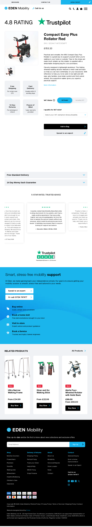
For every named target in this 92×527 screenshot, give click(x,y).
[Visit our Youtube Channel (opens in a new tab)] (72, 482)
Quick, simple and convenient (23, 310)
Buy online (17, 306)
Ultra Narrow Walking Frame (15, 391)
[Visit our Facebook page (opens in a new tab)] (76, 482)
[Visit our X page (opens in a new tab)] (79, 482)
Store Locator (52, 466)
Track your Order (33, 463)
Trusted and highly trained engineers (26, 334)
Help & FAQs (31, 466)
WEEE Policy (31, 470)
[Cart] (81, 9)
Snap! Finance (32, 473)
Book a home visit (21, 315)
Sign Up (75, 444)
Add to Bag (64, 126)
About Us (51, 456)
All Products (77, 351)
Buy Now (14, 405)
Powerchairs (11, 459)
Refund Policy (32, 459)
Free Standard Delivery (18, 175)
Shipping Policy (32, 456)
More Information (50, 85)
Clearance (10, 484)
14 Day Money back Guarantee (21, 182)
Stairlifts (10, 466)
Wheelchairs (11, 473)
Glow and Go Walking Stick (43, 391)
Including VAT (80, 100)
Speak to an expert (65, 133)
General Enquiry (73, 456)
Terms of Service (58, 504)
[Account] (77, 9)
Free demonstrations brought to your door (28, 318)
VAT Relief (64, 100)
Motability (51, 459)
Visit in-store (18, 323)
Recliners (10, 463)
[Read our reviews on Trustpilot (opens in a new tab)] (38, 22)
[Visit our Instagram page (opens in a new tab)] (69, 485)
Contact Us (45, 2)
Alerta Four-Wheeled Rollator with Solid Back (73, 392)
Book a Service (19, 331)
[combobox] (65, 115)
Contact (50, 473)
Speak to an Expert (74, 465)
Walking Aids (11, 470)
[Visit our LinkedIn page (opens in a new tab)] (69, 482)
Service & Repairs (54, 463)
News (49, 470)
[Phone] (73, 8)
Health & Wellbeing (13, 477)
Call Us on (39, 8)
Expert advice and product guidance (26, 326)
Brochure (15, 2)
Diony (28, 510)
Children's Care (12, 480)
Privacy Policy (46, 504)
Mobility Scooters (13, 456)
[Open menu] (85, 8)
